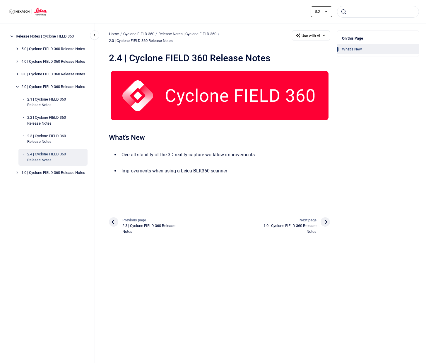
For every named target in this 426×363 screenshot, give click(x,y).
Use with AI (311, 35)
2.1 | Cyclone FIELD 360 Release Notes (46, 102)
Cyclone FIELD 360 (138, 34)
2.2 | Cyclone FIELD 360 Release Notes (46, 120)
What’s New (352, 49)
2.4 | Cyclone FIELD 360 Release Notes (46, 157)
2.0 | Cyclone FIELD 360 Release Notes (53, 86)
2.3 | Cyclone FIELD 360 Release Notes (46, 139)
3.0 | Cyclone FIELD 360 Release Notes (53, 74)
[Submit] (343, 11)
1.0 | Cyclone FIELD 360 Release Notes (53, 172)
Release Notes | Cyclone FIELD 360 (45, 36)
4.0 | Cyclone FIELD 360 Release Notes (53, 61)
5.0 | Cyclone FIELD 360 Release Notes (53, 49)
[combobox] (378, 11)
